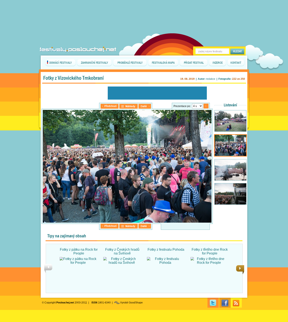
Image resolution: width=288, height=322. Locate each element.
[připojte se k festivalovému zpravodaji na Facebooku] (225, 303)
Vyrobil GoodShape (131, 302)
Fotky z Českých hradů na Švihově (122, 251)
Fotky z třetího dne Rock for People (210, 251)
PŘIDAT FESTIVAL (194, 63)
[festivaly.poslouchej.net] (78, 49)
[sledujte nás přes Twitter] (213, 303)
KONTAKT (235, 63)
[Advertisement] (144, 10)
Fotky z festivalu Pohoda (166, 249)
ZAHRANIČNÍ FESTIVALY (94, 63)
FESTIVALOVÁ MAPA (163, 63)
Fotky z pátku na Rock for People (79, 251)
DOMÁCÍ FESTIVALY (60, 63)
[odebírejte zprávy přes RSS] (236, 303)
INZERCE (218, 63)
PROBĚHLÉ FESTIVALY (130, 63)
